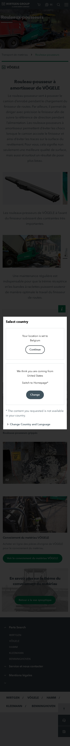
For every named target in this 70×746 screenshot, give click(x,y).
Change (35, 394)
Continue (35, 349)
